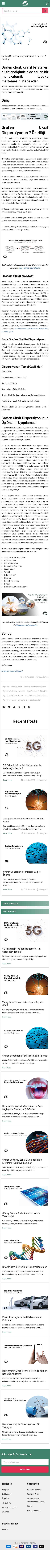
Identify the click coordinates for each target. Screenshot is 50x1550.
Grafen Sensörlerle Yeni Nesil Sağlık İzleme (24, 1055)
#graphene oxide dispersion (29, 700)
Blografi (5, 1489)
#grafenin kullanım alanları (13, 695)
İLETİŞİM (5, 1498)
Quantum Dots (33, 1494)
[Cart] (47, 3)
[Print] (14, 707)
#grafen (6, 686)
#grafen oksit (16, 686)
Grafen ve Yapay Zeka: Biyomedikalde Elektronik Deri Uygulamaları (22, 1161)
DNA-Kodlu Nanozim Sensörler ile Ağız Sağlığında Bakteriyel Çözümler (22, 1108)
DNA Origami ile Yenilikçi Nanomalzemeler (24, 1266)
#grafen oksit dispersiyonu (35, 686)
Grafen (29, 1506)
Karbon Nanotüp (34, 1510)
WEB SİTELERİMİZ (9, 1507)
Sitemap (5, 1511)
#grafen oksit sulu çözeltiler (14, 691)
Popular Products (34, 1489)
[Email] (9, 707)
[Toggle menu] (3, 3)
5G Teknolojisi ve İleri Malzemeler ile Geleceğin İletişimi (21, 950)
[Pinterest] (29, 707)
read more (6, 963)
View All (5, 1529)
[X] (19, 707)
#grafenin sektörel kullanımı (36, 695)
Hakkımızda (7, 1494)
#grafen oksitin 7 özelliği (37, 691)
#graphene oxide (9, 700)
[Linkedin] (24, 707)
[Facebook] (4, 707)
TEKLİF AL (6, 1503)
